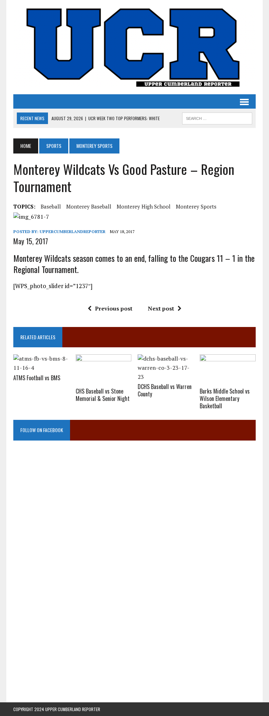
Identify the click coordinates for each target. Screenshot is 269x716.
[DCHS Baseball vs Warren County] (166, 377)
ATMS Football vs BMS (36, 378)
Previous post (113, 308)
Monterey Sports (196, 206)
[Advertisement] (134, 519)
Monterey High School (144, 206)
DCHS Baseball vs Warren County (165, 390)
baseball (51, 206)
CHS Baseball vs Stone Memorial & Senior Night (103, 395)
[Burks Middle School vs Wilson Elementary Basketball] (228, 381)
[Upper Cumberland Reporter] (134, 47)
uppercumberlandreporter (72, 231)
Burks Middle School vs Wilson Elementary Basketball (225, 398)
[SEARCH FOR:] (217, 117)
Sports (53, 145)
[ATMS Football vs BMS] (41, 367)
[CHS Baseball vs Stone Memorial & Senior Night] (104, 381)
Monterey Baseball (88, 206)
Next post (161, 308)
